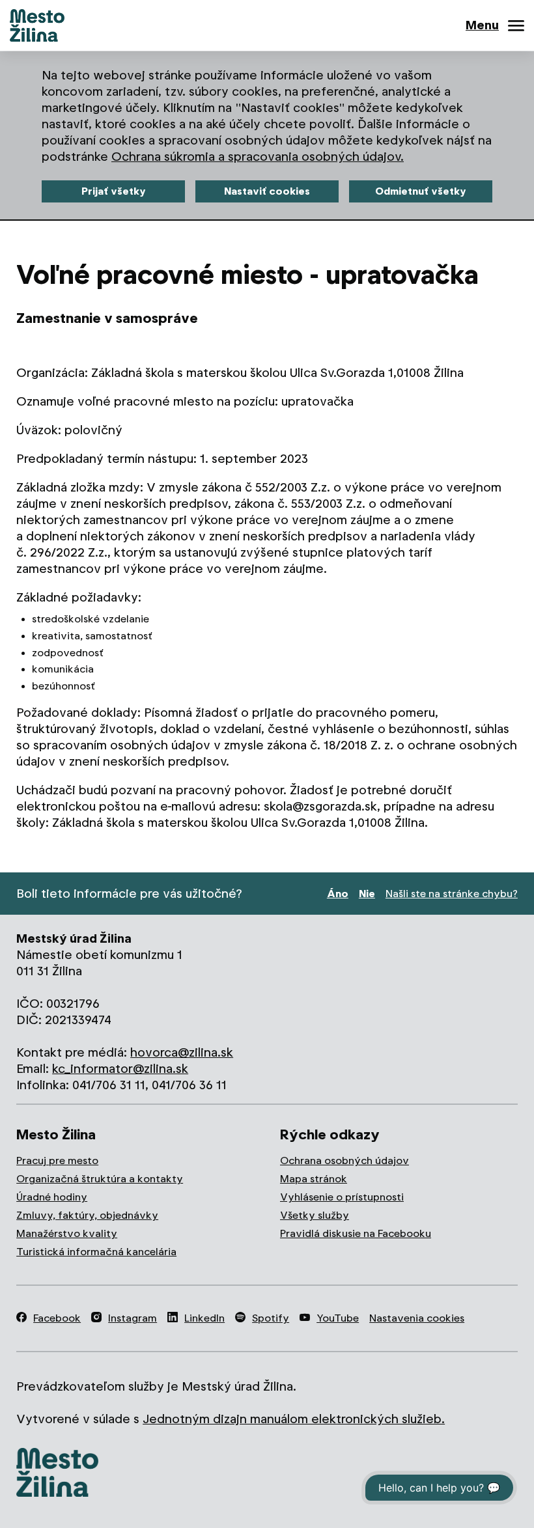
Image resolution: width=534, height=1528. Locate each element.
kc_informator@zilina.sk (120, 1069)
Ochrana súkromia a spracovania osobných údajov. (257, 156)
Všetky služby (314, 1215)
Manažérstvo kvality (66, 1233)
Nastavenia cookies (416, 1318)
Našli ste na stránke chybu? (452, 893)
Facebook (57, 1318)
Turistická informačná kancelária (96, 1251)
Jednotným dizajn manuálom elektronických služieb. (294, 1419)
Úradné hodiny (51, 1196)
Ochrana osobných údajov (344, 1160)
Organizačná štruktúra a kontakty (99, 1178)
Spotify (270, 1318)
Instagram (132, 1318)
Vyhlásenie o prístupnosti (342, 1196)
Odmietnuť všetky (420, 191)
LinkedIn (204, 1318)
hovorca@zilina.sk (181, 1052)
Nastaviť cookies (267, 191)
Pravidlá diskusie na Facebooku (355, 1233)
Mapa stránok (313, 1178)
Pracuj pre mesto (57, 1160)
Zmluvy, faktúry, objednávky (87, 1215)
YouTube (337, 1318)
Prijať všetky (113, 191)
